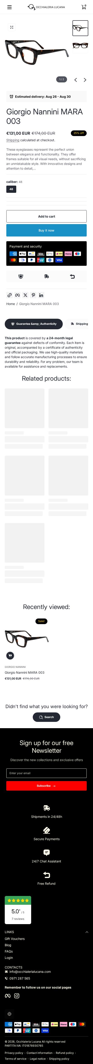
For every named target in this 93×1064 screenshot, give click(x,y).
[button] (83, 7)
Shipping (12, 140)
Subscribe (44, 785)
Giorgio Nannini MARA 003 (39, 304)
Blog (8, 945)
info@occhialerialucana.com (30, 971)
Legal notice (38, 1058)
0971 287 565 (19, 978)
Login (9, 957)
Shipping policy (59, 1058)
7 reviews (18, 919)
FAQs (9, 951)
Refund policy (65, 1053)
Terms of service (15, 1058)
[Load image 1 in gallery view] (80, 28)
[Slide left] (75, 80)
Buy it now (46, 230)
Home (10, 304)
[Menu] (9, 7)
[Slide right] (85, 80)
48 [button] (11, 189)
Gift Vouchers (15, 939)
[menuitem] (46, 938)
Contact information (39, 1053)
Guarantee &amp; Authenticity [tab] (36, 323)
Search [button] (49, 717)
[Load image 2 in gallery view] (80, 45)
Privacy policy (14, 1053)
